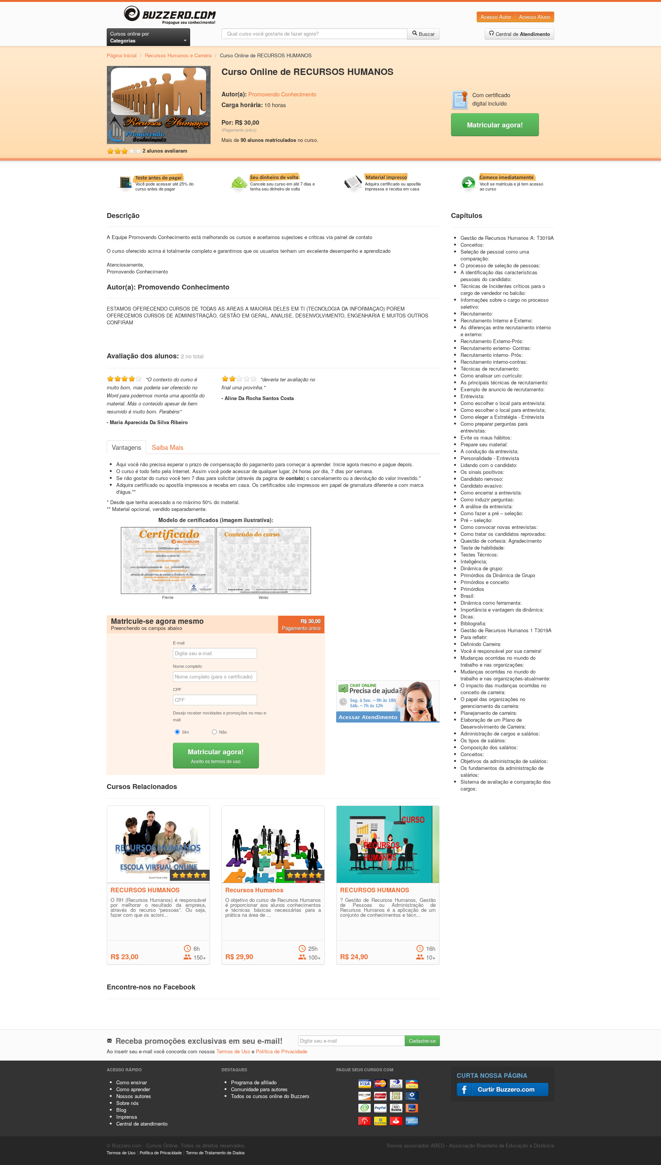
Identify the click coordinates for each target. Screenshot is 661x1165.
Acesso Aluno (534, 16)
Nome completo (187, 666)
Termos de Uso (233, 1051)
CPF (177, 689)
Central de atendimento (142, 1123)
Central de (522, 33)
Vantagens (126, 447)
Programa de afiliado (254, 1082)
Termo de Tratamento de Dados (215, 1152)
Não (223, 732)
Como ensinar (131, 1082)
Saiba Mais (167, 447)
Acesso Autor (496, 16)
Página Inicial (122, 55)
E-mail (178, 642)
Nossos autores (133, 1096)
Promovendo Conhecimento (282, 94)
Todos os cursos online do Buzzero (270, 1096)
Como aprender (133, 1089)
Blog (121, 1109)
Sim (185, 732)
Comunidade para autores (259, 1089)
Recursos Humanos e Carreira (178, 55)
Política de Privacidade (281, 1051)
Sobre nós (127, 1102)
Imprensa (126, 1116)
